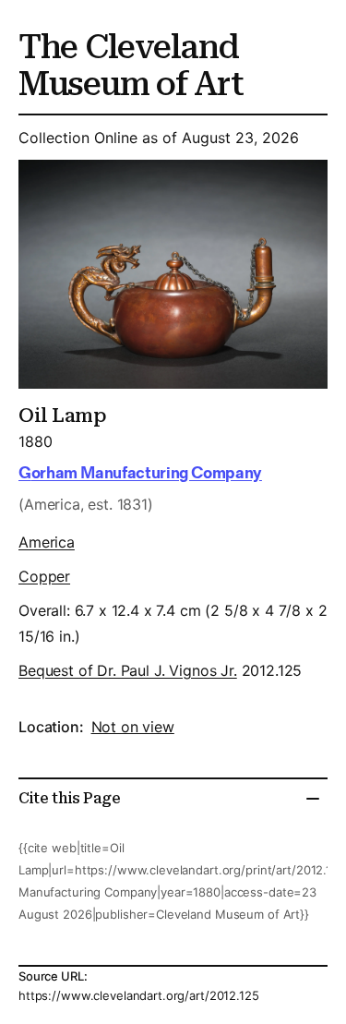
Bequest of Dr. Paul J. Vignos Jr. (127, 670)
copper (44, 576)
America (46, 542)
